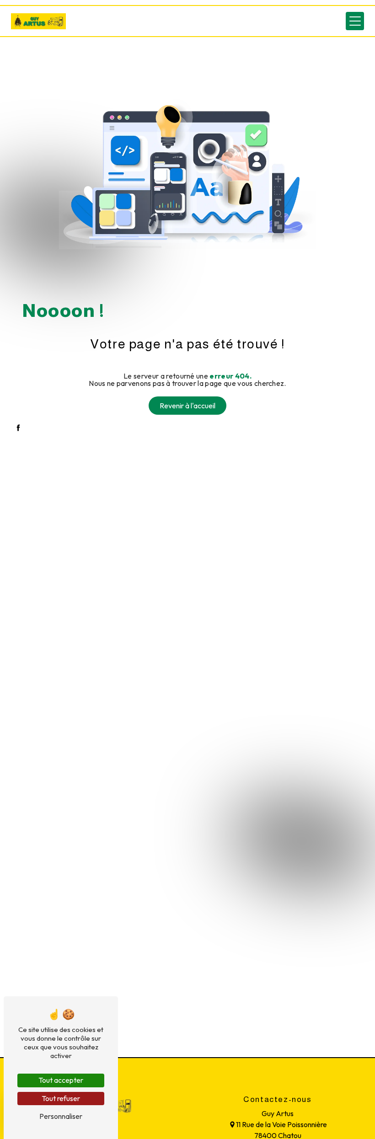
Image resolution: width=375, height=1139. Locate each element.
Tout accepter (60, 1080)
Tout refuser (61, 1098)
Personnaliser (60, 1116)
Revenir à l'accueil (187, 405)
